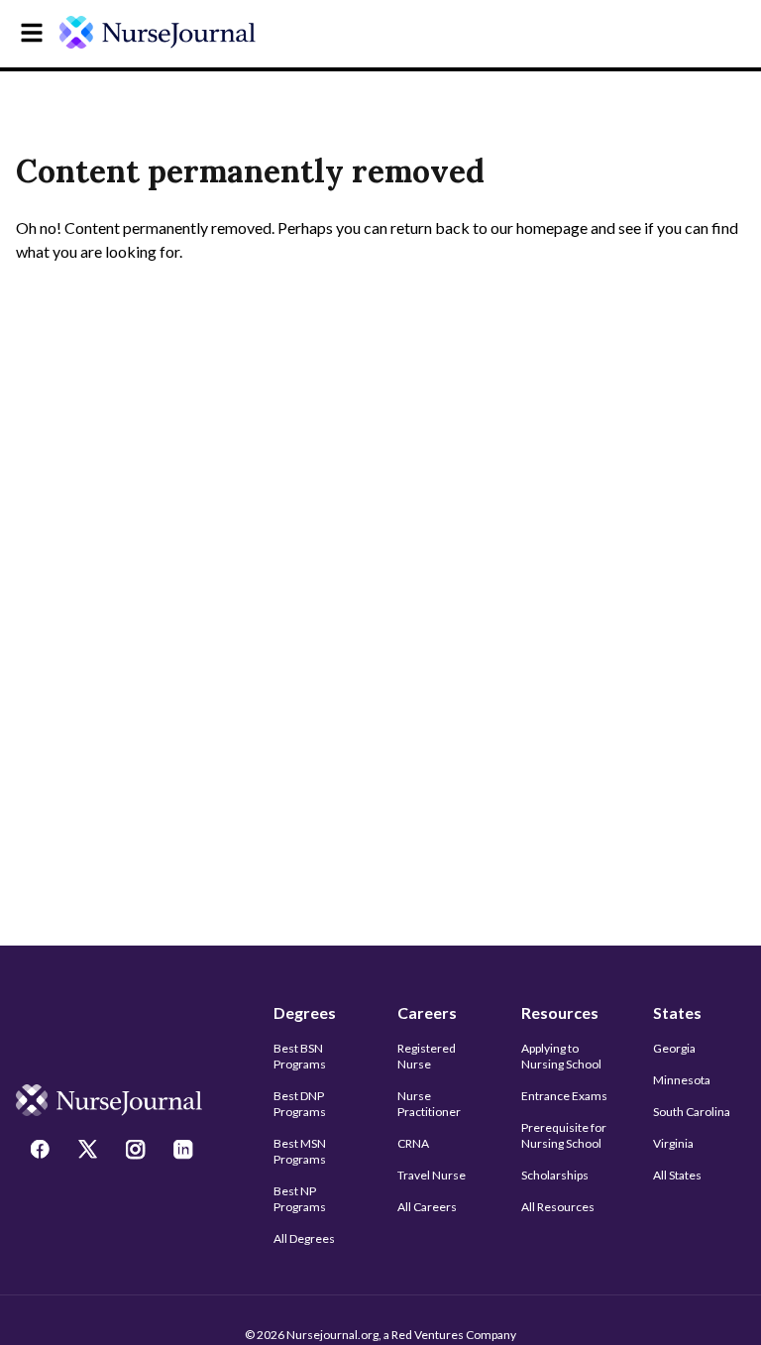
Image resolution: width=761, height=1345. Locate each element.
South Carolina (691, 1111)
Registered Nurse (426, 1056)
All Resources (558, 1206)
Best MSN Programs (299, 1151)
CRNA (413, 1143)
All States (677, 1175)
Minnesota (681, 1079)
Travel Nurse (431, 1175)
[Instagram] (138, 1152)
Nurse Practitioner (429, 1103)
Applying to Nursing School (561, 1056)
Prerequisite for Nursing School (563, 1135)
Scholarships (555, 1175)
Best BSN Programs (299, 1056)
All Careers (427, 1206)
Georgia (674, 1048)
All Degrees (304, 1238)
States (677, 1012)
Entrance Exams (564, 1095)
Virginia (673, 1143)
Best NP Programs (299, 1198)
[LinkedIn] (185, 1152)
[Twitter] (90, 1152)
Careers (427, 1012)
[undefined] (157, 32)
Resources (559, 1012)
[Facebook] (42, 1152)
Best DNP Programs (299, 1103)
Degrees (304, 1012)
